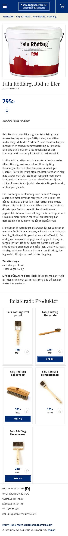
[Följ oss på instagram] (27, 489)
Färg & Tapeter (23, 16)
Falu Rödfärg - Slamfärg (44, 16)
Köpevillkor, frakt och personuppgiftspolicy (27, 525)
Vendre (51, 530)
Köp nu (50, 359)
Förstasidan (8, 16)
